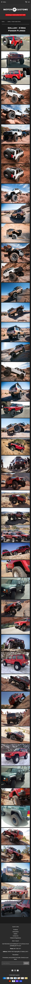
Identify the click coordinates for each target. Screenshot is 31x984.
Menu (4, 2)
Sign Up (26, 963)
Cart (28, 2)
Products (15, 929)
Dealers (15, 933)
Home (3, 21)
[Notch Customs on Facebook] (12, 970)
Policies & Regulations (15, 938)
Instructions (16, 931)
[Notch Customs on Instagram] (15, 970)
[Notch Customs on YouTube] (18, 970)
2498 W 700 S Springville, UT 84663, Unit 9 (18, 951)
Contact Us (15, 935)
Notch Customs (15, 975)
